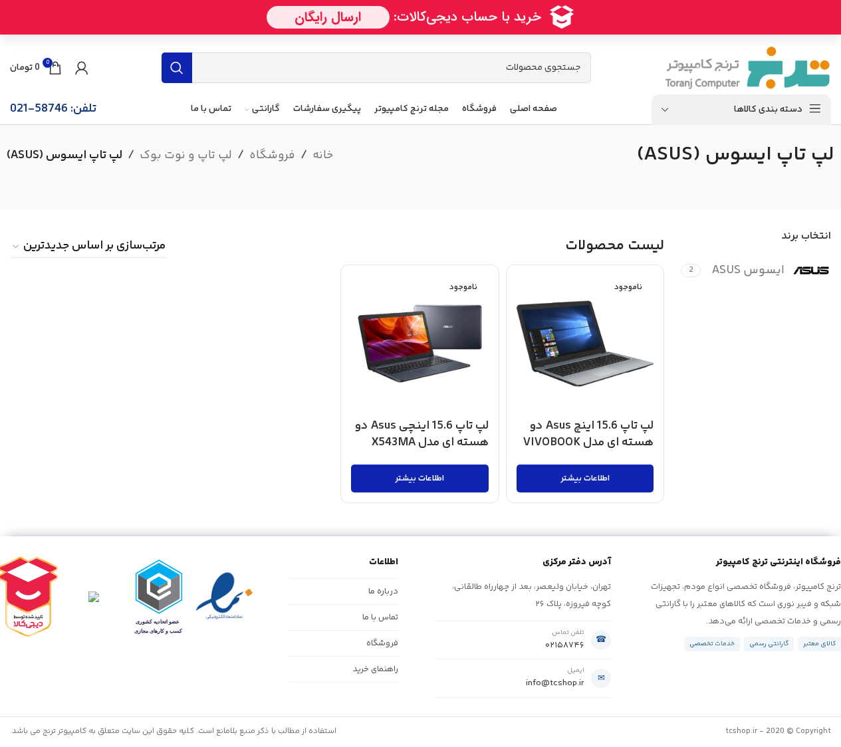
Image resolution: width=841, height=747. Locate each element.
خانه (322, 155)
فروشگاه (272, 155)
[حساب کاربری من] (81, 67)
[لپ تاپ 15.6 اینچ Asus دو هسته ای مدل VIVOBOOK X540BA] (585, 344)
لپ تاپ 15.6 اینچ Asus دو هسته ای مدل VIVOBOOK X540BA (588, 443)
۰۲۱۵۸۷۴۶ (564, 645)
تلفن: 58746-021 (53, 109)
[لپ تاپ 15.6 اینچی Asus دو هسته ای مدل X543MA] (420, 344)
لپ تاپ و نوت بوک (186, 155)
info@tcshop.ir (555, 683)
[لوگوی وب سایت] (747, 67)
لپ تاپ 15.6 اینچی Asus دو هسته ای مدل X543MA (422, 434)
